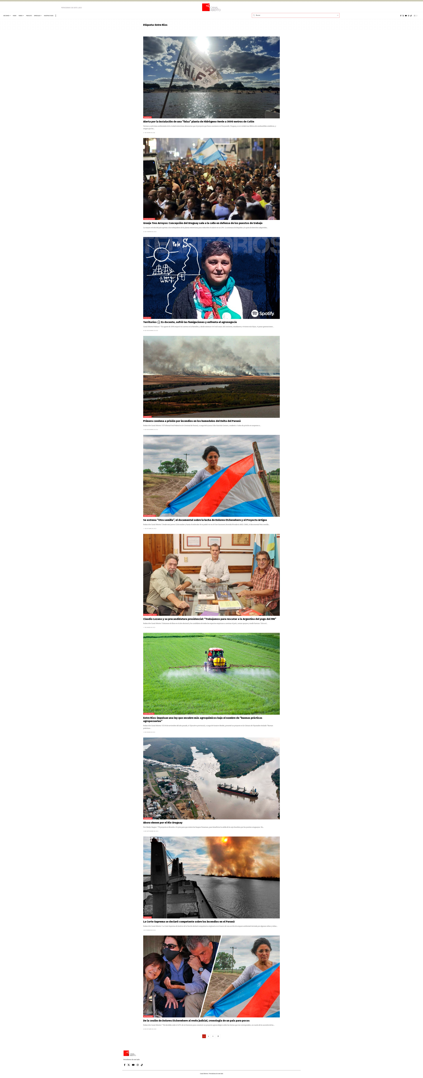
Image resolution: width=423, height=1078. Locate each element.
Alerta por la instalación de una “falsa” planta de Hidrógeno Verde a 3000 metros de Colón (198, 121)
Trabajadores (149, 219)
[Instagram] (408, 15)
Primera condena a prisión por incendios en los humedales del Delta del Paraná (192, 421)
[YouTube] (405, 15)
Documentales (149, 516)
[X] (403, 15)
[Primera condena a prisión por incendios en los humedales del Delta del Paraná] (211, 377)
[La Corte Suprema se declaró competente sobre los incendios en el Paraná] (211, 877)
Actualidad (148, 1016)
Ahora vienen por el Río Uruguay (162, 822)
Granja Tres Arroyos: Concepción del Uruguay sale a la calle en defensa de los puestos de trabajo (203, 223)
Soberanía (148, 818)
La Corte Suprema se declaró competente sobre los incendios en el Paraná (189, 921)
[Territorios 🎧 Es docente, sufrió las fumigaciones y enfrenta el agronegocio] (211, 278)
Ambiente (147, 117)
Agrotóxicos (149, 713)
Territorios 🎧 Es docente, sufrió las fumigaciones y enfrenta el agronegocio (190, 322)
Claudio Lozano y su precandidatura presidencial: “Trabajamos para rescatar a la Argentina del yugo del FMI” (209, 619)
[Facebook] (401, 15)
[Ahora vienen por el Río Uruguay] (211, 778)
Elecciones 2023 (150, 615)
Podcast (147, 318)
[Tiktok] (411, 15)
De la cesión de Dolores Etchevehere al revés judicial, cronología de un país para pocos (196, 1020)
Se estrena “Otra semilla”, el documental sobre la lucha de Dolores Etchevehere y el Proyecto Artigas (205, 520)
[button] (55, 15)
